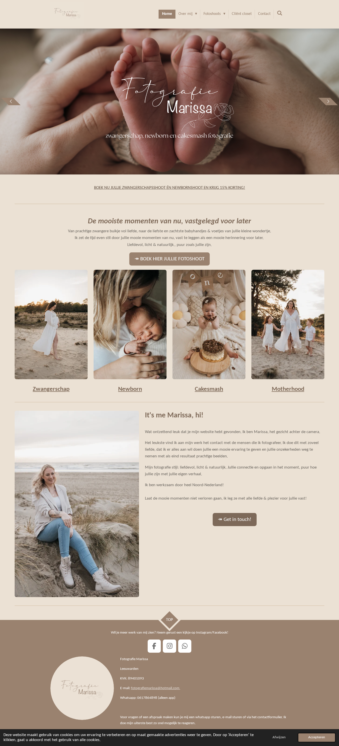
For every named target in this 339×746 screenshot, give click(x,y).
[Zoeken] (280, 13)
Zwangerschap (51, 389)
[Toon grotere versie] (130, 324)
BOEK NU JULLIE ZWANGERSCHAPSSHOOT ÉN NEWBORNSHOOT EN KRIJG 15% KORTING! (169, 188)
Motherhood (288, 389)
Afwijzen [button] (279, 737)
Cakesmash (209, 389)
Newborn (130, 389)
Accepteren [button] (316, 737)
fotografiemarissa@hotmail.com (155, 688)
